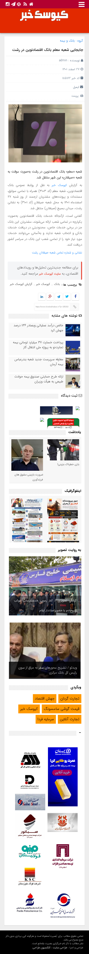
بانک (57, 284)
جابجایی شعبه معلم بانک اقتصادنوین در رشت (47, 50)
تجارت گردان (69, 699)
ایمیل (76, 87)
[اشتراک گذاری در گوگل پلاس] (50, 297)
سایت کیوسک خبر (50, 273)
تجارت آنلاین (69, 719)
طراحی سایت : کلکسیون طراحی (50, 948)
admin (63, 60)
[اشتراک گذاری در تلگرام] (58, 297)
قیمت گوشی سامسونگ (61, 709)
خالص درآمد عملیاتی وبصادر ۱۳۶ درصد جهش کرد (38, 328)
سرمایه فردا (46, 719)
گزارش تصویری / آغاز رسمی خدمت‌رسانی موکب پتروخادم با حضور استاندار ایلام (45, 605)
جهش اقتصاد (44, 699)
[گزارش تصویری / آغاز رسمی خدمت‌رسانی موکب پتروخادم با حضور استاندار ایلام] (45, 585)
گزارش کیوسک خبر (21, 284)
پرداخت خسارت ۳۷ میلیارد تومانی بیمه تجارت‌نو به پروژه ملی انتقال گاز (38, 345)
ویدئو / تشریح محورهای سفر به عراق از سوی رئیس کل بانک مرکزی (47, 670)
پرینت (75, 96)
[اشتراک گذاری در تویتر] (67, 297)
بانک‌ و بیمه (67, 40)
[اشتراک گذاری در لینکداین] (42, 297)
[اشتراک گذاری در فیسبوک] (75, 297)
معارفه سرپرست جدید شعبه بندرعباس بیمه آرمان (38, 362)
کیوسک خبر (59, 185)
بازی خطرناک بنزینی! (68, 464)
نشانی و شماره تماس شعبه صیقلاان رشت (57, 252)
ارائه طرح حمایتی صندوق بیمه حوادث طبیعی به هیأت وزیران (38, 379)
